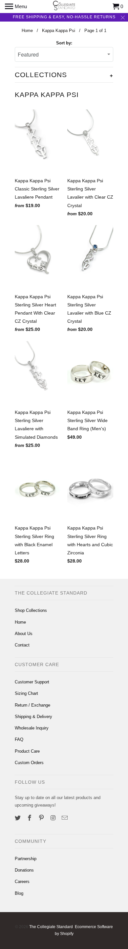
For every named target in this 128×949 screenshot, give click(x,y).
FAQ (19, 739)
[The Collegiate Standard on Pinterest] (42, 818)
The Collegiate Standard (51, 926)
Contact (22, 645)
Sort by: (64, 43)
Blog (19, 893)
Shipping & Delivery (33, 716)
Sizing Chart (26, 693)
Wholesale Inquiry (32, 728)
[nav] (16, 6)
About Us (23, 633)
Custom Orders (29, 762)
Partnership (25, 858)
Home (20, 622)
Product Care (27, 751)
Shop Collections (31, 610)
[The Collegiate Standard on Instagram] (53, 818)
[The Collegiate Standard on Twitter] (18, 818)
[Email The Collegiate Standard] (65, 818)
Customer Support (32, 681)
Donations (24, 870)
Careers (22, 881)
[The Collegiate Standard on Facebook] (30, 818)
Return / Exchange (32, 705)
